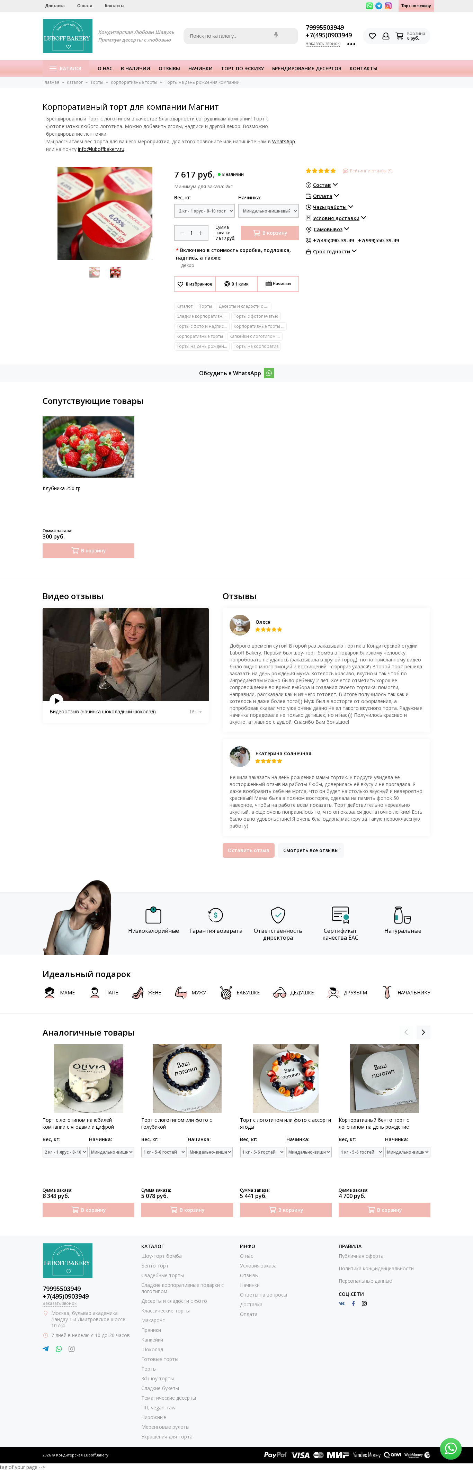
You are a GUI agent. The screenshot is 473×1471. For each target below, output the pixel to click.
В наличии (135, 68)
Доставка (55, 5)
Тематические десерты (168, 1398)
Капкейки (152, 1339)
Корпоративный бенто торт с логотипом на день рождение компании (374, 1123)
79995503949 (325, 27)
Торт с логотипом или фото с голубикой (176, 1123)
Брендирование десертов (306, 68)
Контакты (114, 5)
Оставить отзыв (248, 850)
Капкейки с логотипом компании (256, 336)
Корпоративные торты (200, 336)
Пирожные (153, 1417)
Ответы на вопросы (263, 1294)
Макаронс (153, 1320)
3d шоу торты (157, 1378)
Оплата (84, 5)
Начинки (200, 68)
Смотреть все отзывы (311, 850)
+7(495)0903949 (329, 35)
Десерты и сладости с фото (244, 306)
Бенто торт (155, 1265)
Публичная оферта (361, 1256)
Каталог (71, 68)
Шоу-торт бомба (161, 1256)
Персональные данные (365, 1281)
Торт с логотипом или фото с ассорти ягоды (285, 1123)
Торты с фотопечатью (256, 316)
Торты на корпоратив (256, 346)
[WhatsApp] (269, 373)
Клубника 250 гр (62, 488)
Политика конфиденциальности (376, 1268)
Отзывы (169, 68)
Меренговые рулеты (165, 1427)
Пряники (151, 1330)
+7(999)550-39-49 (378, 240)
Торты (205, 306)
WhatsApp (283, 141)
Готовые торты (159, 1359)
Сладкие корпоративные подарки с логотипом (203, 316)
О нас (105, 68)
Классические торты (165, 1310)
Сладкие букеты (160, 1388)
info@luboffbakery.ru (101, 149)
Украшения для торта (167, 1436)
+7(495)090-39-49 (333, 240)
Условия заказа (258, 1265)
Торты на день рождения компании (203, 346)
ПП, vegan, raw (158, 1407)
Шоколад (152, 1349)
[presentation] (406, 1032)
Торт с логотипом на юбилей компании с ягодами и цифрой (78, 1123)
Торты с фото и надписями (203, 326)
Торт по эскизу (416, 5)
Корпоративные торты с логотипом (260, 326)
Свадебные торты (162, 1275)
